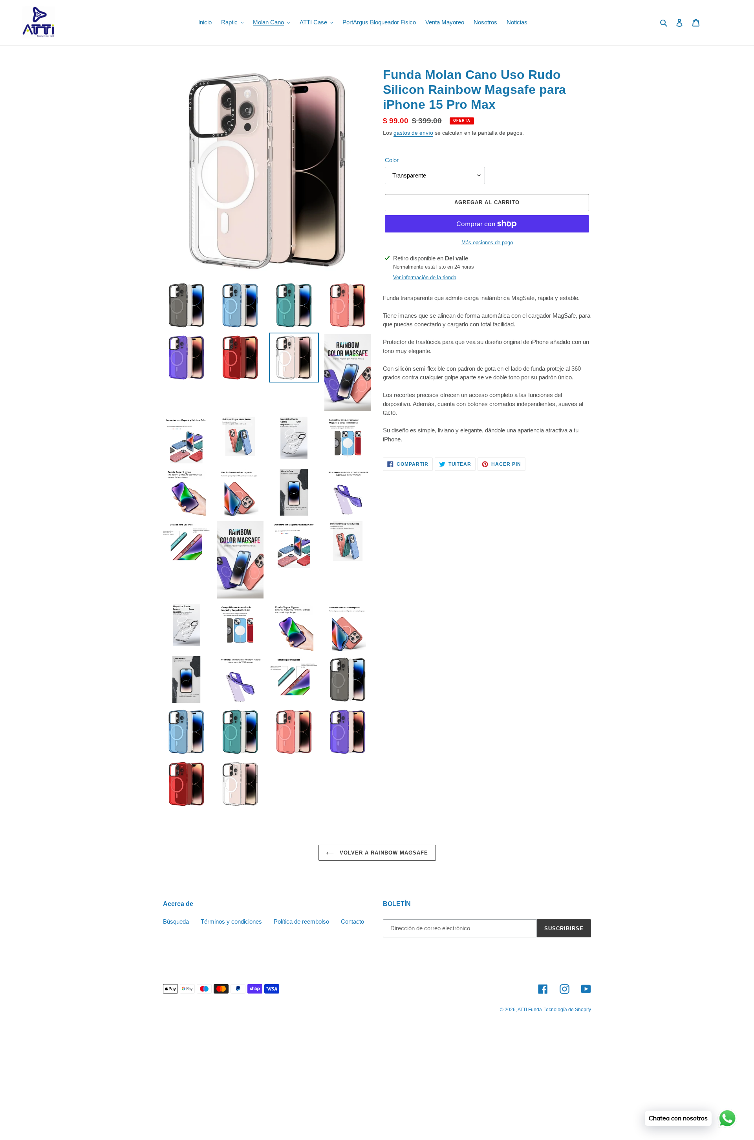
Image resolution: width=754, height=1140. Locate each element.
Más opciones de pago (487, 242)
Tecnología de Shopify (567, 1009)
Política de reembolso (301, 921)
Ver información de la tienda (424, 277)
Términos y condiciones (231, 921)
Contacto (352, 921)
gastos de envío (413, 133)
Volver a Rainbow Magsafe (383, 853)
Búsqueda (176, 921)
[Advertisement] (235, 1083)
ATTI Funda (530, 1009)
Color (392, 160)
